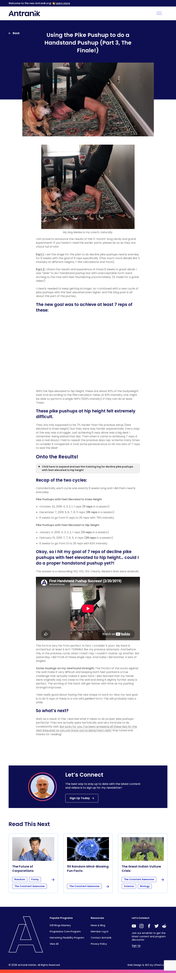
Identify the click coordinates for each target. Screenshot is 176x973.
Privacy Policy (99, 944)
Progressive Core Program (65, 931)
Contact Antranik (101, 937)
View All (54, 944)
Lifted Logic (160, 965)
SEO (147, 965)
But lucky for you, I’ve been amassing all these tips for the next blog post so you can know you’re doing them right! (86, 728)
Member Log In (99, 931)
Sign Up (136, 945)
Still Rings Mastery (60, 925)
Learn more (63, 3)
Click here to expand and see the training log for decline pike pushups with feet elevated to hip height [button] (87, 468)
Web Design (134, 965)
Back (16, 33)
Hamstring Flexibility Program (67, 937)
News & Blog (98, 925)
